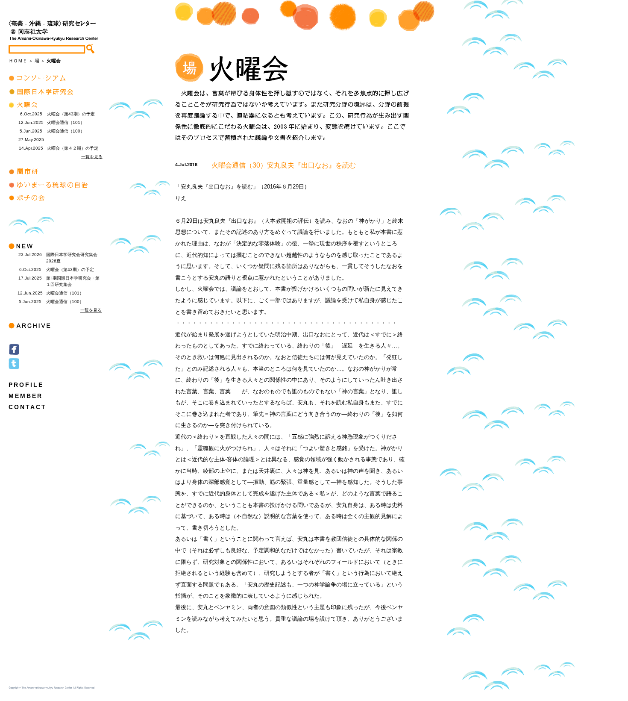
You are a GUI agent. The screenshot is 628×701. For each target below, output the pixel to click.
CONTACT (28, 407)
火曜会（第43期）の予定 (71, 114)
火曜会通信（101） (66, 122)
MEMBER (26, 395)
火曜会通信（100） (66, 131)
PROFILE (26, 384)
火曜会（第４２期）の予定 (72, 148)
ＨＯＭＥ (18, 60)
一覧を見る (92, 156)
